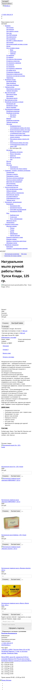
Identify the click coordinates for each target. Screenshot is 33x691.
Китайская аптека (10, 79)
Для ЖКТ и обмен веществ (14, 40)
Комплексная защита (12, 194)
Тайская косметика (12, 122)
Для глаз (9, 33)
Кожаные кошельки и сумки (14, 237)
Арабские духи (14, 215)
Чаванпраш (9, 77)
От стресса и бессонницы (14, 59)
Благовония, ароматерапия (13, 202)
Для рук (8, 161)
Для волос (13, 115)
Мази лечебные (11, 83)
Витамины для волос (16, 152)
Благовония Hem (15, 206)
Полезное (4, 637)
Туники (12, 230)
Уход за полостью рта (11, 187)
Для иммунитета (11, 37)
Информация (5, 635)
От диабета (9, 57)
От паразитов (10, 66)
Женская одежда (11, 226)
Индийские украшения (12, 244)
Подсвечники (10, 172)
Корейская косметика (12, 120)
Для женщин (10, 29)
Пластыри (13, 51)
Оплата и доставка (8, 357)
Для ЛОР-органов (11, 35)
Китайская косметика (12, 113)
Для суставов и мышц (12, 48)
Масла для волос (15, 157)
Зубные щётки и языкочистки (15, 193)
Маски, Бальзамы (15, 154)
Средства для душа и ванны (18, 168)
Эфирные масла (11, 220)
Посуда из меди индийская (14, 180)
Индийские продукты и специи (14, 102)
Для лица (13, 116)
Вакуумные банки (11, 94)
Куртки (12, 231)
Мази (11, 50)
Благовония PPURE (16, 211)
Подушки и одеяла (12, 174)
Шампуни (13, 155)
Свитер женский (15, 235)
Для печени (9, 42)
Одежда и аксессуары (11, 224)
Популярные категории (8, 639)
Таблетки (12, 53)
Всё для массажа (10, 92)
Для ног (8, 163)
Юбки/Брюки (14, 233)
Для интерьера (10, 183)
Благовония (9, 204)
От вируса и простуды (13, 61)
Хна (11, 159)
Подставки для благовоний (18, 209)
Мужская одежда (11, 239)
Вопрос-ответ (7, 353)
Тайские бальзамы (12, 90)
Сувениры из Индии (12, 185)
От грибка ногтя (11, 70)
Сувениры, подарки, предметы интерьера (17, 170)
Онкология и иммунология (14, 74)
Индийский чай (10, 103)
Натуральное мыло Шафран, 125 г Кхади (13, 535)
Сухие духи (13, 217)
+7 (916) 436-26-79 (7, 14)
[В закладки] (22, 476)
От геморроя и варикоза (13, 63)
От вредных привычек (13, 72)
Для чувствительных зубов (14, 189)
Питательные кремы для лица (19, 142)
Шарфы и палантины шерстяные (16, 241)
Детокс (8, 46)
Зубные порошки (11, 191)
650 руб (22, 333)
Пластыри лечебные (12, 85)
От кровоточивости (12, 196)
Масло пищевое (11, 107)
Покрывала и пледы (12, 176)
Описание (6, 346)
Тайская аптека (9, 87)
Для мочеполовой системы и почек (16, 44)
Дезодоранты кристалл (13, 89)
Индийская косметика (12, 111)
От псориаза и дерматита (14, 68)
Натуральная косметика (12, 109)
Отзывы (5, 349)
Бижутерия (9, 246)
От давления (10, 55)
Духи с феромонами (16, 219)
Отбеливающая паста (13, 198)
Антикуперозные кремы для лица (20, 129)
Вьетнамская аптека (11, 100)
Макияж (8, 118)
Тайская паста (10, 200)
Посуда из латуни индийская (15, 178)
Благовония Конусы (16, 207)
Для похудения (10, 38)
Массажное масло (11, 98)
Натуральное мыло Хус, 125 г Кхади (12, 466)
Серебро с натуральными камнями (17, 248)
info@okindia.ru (5, 645)
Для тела (9, 165)
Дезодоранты (14, 167)
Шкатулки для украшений (14, 181)
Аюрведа (7, 25)
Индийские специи (12, 105)
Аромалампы (10, 222)
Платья (12, 228)
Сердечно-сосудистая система (15, 76)
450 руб (25, 331)
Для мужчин (10, 27)
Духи (7, 213)
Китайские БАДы (11, 81)
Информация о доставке (8, 337)
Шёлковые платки (11, 243)
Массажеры (9, 96)
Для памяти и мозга (12, 31)
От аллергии (10, 64)
